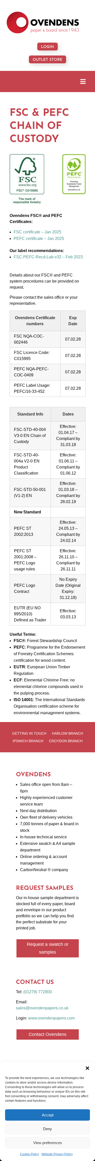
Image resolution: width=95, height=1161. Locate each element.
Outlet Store (47, 60)
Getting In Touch (29, 733)
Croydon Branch (66, 741)
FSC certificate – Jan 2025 (37, 232)
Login (47, 47)
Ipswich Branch (28, 741)
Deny (47, 1129)
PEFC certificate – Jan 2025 (39, 238)
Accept (47, 1115)
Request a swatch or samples (47, 948)
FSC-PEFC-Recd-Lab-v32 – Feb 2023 (48, 257)
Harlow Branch (67, 733)
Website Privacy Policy (57, 1154)
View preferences (47, 1143)
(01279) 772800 (37, 992)
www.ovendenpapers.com (51, 1018)
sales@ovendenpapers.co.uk (42, 1008)
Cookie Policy (29, 1154)
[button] (87, 1068)
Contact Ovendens (47, 1034)
